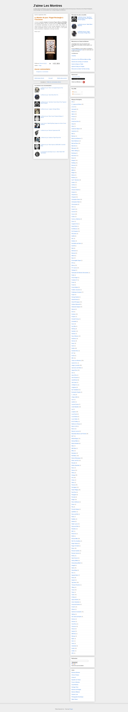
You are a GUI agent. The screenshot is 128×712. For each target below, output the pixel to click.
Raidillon (74, 519)
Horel (73, 345)
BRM (73, 170)
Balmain (73, 136)
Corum (73, 214)
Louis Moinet (75, 416)
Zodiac (73, 650)
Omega (73, 475)
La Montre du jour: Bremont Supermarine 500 (50, 130)
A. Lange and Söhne (76, 104)
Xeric (73, 641)
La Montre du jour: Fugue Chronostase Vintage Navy (84, 32)
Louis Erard (74, 414)
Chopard (74, 197)
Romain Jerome (75, 553)
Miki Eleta (74, 448)
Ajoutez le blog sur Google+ (78, 66)
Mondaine (74, 453)
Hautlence (74, 338)
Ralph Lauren (75, 523)
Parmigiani (74, 487)
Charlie (73, 192)
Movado (73, 462)
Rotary (73, 555)
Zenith (73, 648)
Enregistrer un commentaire (42, 71)
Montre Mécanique (76, 458)
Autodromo (74, 131)
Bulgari (73, 172)
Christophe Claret (76, 199)
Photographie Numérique (77, 696)
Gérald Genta (75, 299)
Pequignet (74, 494)
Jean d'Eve (74, 375)
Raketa (73, 521)
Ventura (73, 619)
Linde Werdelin (75, 406)
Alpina (73, 114)
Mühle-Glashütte (75, 465)
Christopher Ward (76, 201)
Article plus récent (39, 78)
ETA (72, 262)
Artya (73, 123)
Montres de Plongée (76, 689)
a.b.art (73, 106)
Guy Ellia (74, 326)
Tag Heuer (74, 582)
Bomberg (74, 153)
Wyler (73, 638)
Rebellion (74, 528)
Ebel (73, 248)
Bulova (73, 175)
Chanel (73, 187)
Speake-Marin (75, 575)
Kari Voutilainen (75, 389)
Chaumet (74, 194)
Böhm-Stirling (75, 150)
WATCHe (74, 633)
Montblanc (74, 455)
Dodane (73, 241)
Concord (74, 211)
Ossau (73, 480)
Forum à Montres (76, 682)
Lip (72, 409)
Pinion (73, 504)
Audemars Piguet (76, 128)
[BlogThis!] (55, 63)
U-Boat (73, 597)
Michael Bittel (75, 441)
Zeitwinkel (74, 645)
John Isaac (74, 382)
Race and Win (75, 514)
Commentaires (77, 94)
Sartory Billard (75, 560)
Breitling (73, 162)
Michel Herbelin (75, 443)
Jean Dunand (75, 377)
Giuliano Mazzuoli (76, 304)
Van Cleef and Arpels (76, 616)
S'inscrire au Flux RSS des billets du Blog (81, 59)
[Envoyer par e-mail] (53, 63)
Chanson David (75, 189)
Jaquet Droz (74, 370)
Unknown (41, 63)
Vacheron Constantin (76, 611)
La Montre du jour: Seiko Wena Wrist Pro (49, 94)
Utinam (73, 609)
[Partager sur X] (56, 63)
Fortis (73, 282)
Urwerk (73, 606)
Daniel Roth (74, 226)
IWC (73, 358)
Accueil (51, 78)
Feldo (73, 275)
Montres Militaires (76, 692)
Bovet (73, 158)
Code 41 (74, 209)
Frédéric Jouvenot (76, 289)
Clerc (73, 206)
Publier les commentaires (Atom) (54, 82)
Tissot (73, 589)
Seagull (73, 565)
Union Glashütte (75, 602)
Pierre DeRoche (75, 502)
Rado (73, 516)
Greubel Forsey (75, 319)
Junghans (74, 387)
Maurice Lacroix (75, 431)
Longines (74, 411)
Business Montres (76, 672)
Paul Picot (74, 492)
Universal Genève (76, 604)
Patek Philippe (75, 489)
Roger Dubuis (75, 543)
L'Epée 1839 (74, 397)
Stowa (73, 577)
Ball (72, 133)
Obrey (73, 472)
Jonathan (74, 55)
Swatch (73, 580)
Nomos (73, 470)
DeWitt (73, 236)
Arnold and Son (75, 121)
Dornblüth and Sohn (76, 243)
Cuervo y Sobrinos (76, 219)
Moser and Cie (75, 460)
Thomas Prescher (76, 584)
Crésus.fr (74, 677)
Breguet (73, 160)
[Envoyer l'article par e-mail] (50, 63)
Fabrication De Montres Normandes (80, 272)
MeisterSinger (75, 438)
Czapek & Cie (75, 223)
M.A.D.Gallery (75, 421)
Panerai (73, 484)
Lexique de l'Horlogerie (77, 49)
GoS (73, 311)
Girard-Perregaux (76, 302)
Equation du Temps (76, 679)
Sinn (73, 572)
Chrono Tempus (75, 674)
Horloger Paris (75, 687)
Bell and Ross (75, 143)
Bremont (74, 165)
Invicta (73, 355)
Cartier (73, 182)
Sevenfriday (74, 570)
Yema (73, 643)
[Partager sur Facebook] (57, 63)
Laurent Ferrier (75, 404)
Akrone (73, 111)
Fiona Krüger (75, 277)
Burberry (74, 177)
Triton (73, 592)
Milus (73, 450)
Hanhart (73, 333)
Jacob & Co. (74, 363)
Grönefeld (74, 321)
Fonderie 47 (74, 280)
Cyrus (73, 221)
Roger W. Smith (75, 545)
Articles (75, 91)
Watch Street (75, 699)
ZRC (73, 653)
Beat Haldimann (75, 140)
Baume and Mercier (76, 138)
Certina (73, 184)
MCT (73, 436)
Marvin (73, 428)
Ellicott (73, 255)
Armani (73, 116)
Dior (72, 238)
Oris (72, 477)
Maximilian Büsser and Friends (79, 433)
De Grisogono (75, 231)
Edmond (73, 253)
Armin (73, 119)
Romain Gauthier (76, 550)
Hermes (73, 340)
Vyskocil (73, 631)
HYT (73, 353)
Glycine (73, 309)
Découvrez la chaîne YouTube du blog (80, 68)
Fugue (73, 294)
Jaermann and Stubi (76, 367)
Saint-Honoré (75, 558)
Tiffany (73, 587)
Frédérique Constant (76, 292)
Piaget (40, 65)
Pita (72, 506)
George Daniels (75, 297)
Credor (73, 216)
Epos (73, 258)
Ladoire (73, 401)
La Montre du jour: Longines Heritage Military (50, 109)
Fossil (73, 284)
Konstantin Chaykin (76, 392)
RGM (73, 536)
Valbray (73, 614)
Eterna (73, 265)
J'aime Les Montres (47, 5)
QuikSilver (74, 511)
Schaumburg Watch (76, 563)
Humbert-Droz (75, 350)
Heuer (73, 343)
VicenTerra (74, 624)
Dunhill (73, 245)
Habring (73, 328)
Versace (73, 621)
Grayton (73, 316)
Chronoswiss (75, 204)
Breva (73, 167)
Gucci (73, 323)
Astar (73, 126)
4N (72, 101)
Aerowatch (74, 109)
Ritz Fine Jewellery (76, 541)
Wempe (73, 636)
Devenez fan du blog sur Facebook (80, 61)
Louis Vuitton (75, 419)
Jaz (72, 372)
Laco (73, 399)
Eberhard (74, 250)
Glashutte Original (76, 306)
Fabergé (74, 270)
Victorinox (74, 626)
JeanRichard (74, 380)
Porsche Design (75, 509)
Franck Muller (75, 287)
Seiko (73, 567)
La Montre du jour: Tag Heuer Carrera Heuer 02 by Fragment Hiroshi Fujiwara (85, 18)
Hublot (73, 348)
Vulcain (73, 628)
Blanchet (74, 145)
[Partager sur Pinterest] (59, 63)
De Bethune (74, 228)
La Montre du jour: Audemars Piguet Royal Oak (51, 137)
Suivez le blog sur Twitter (77, 64)
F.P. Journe (74, 267)
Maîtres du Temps (76, 424)
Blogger (71, 709)
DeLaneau (74, 233)
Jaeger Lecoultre (75, 365)
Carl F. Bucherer (75, 180)
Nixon (73, 467)
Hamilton (74, 331)
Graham (73, 314)
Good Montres (75, 684)
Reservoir (74, 533)
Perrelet (73, 497)
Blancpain (74, 148)
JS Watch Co (75, 384)
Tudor (73, 594)
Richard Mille (75, 538)
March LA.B (74, 426)
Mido (73, 445)
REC (73, 531)
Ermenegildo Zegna (76, 260)
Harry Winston (75, 336)
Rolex (73, 548)
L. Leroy (73, 394)
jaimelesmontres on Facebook (76, 76)
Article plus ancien (62, 78)
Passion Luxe (75, 694)
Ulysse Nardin (75, 599)
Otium (73, 482)
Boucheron (74, 155)
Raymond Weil (75, 526)
